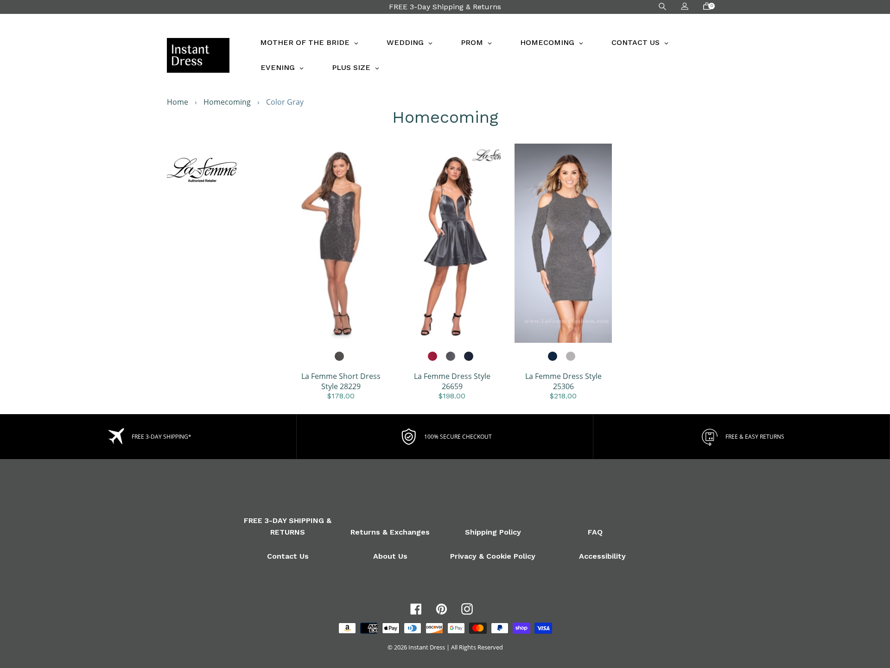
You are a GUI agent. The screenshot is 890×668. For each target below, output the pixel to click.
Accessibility (602, 556)
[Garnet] (433, 357)
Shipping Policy (493, 532)
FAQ (595, 532)
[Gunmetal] (340, 357)
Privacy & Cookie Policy (492, 556)
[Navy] (469, 357)
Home (177, 102)
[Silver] (571, 357)
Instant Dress (426, 647)
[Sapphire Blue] (553, 357)
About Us (390, 556)
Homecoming (227, 102)
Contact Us (288, 556)
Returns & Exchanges (390, 532)
